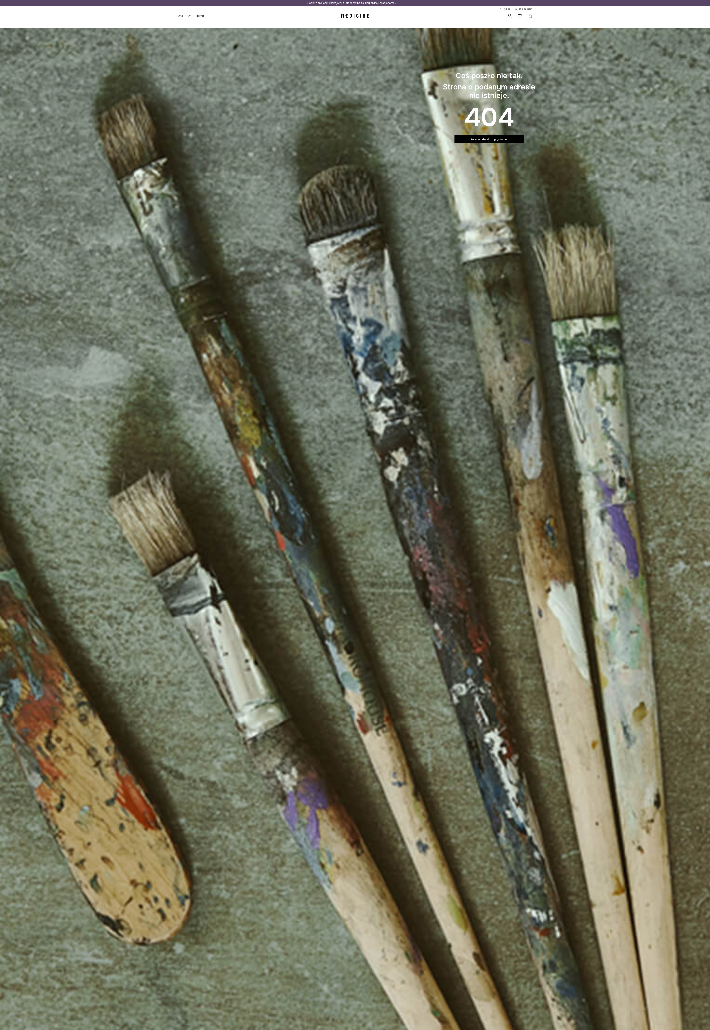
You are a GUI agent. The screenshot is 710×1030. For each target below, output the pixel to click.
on (189, 16)
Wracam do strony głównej (489, 139)
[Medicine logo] (355, 16)
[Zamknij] (529, 3)
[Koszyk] (529, 16)
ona (180, 16)
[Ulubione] (520, 16)
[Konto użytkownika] (510, 16)
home (200, 16)
